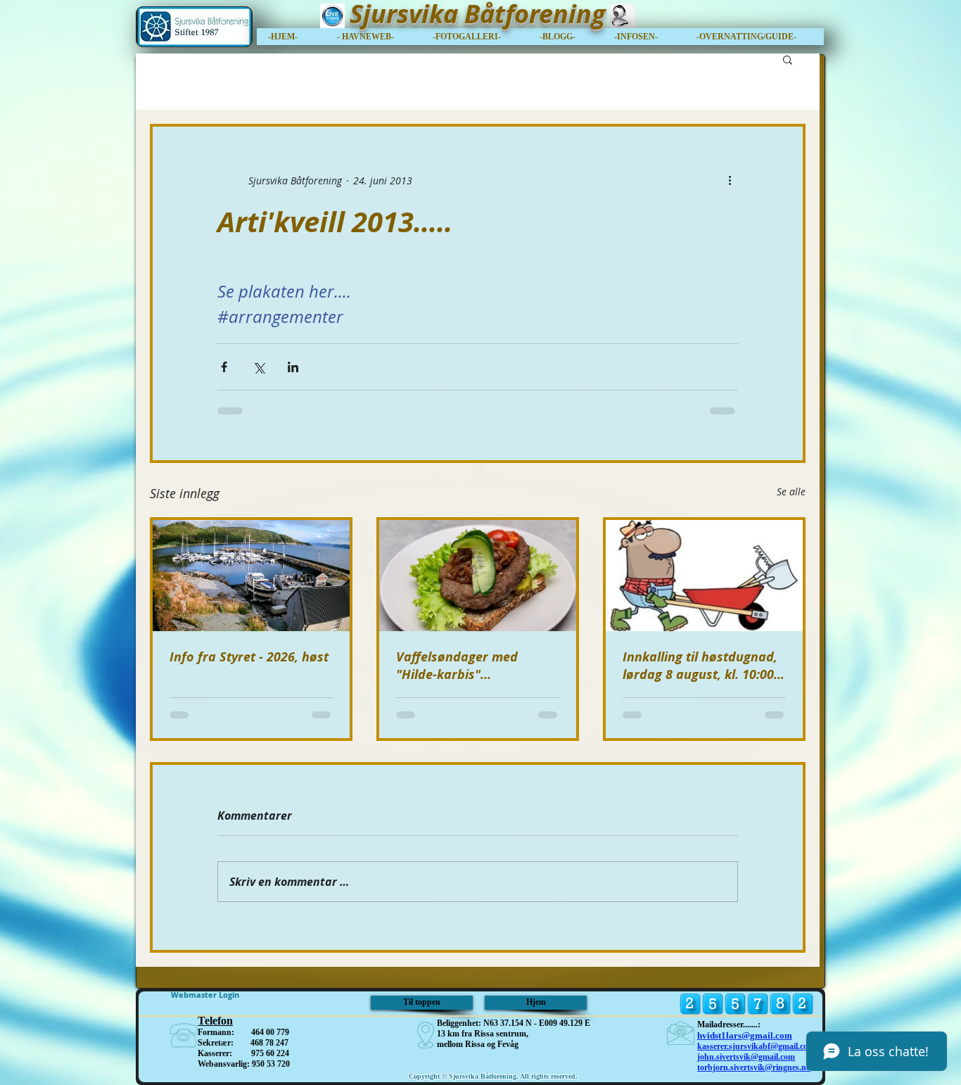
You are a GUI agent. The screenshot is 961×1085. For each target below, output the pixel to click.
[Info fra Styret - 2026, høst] (251, 575)
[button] (754, 36)
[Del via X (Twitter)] (258, 367)
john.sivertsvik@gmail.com (746, 1057)
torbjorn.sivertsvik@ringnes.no (753, 1067)
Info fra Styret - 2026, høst (249, 657)
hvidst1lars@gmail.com (744, 1035)
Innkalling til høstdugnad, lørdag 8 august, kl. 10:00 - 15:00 (702, 665)
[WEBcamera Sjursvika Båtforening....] (622, 16)
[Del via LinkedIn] (293, 367)
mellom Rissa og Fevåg (477, 1044)
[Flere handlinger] (729, 180)
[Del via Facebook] (224, 367)
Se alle (791, 491)
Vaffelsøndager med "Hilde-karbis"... (457, 665)
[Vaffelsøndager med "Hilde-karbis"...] (477, 575)
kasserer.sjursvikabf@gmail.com (756, 1046)
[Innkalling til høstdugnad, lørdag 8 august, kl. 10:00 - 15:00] (704, 575)
